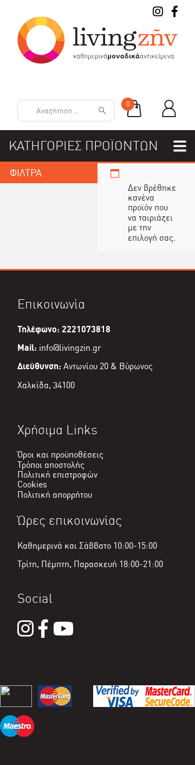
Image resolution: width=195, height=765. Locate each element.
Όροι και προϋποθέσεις (60, 454)
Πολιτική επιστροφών (57, 475)
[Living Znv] (97, 61)
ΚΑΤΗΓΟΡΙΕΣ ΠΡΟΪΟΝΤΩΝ (83, 145)
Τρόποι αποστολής (50, 465)
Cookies (32, 484)
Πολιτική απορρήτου (54, 495)
